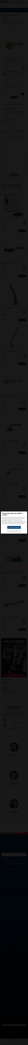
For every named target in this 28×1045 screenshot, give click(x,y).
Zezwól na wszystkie (14, 527)
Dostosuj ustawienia (14, 531)
